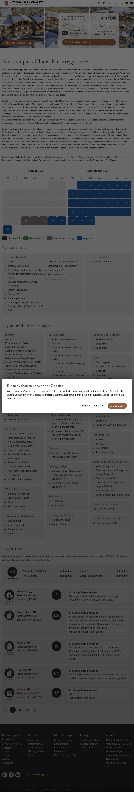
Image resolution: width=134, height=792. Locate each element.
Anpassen (99, 406)
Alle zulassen (117, 405)
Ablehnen (85, 406)
